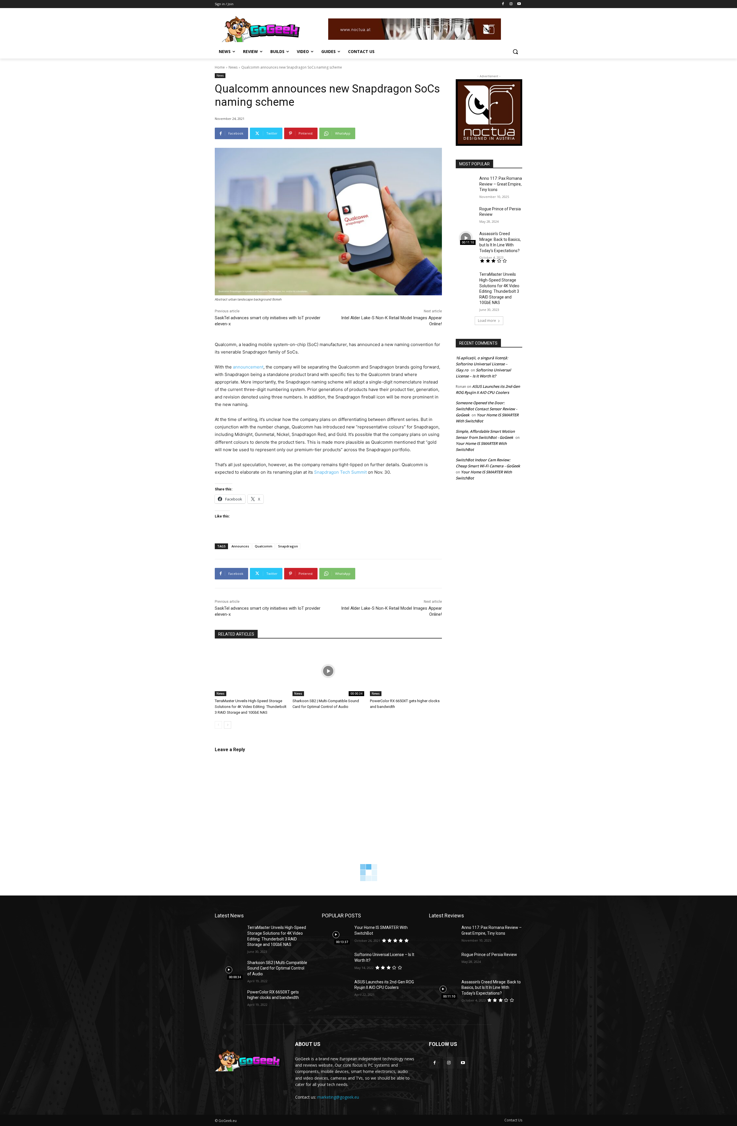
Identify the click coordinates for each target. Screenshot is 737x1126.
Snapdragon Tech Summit (340, 472)
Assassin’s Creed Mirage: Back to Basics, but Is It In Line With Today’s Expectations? (491, 987)
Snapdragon (288, 546)
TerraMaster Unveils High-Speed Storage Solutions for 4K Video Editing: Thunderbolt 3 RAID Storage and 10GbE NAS (250, 707)
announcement (248, 367)
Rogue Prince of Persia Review (489, 954)
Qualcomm (263, 546)
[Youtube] (519, 4)
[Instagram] (511, 4)
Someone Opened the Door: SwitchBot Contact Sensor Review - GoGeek (486, 408)
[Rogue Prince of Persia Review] (466, 213)
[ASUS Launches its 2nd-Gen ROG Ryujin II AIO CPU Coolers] (336, 989)
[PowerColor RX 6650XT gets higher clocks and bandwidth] (406, 671)
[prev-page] (218, 725)
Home (220, 67)
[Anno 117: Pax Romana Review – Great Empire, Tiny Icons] (466, 183)
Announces (240, 546)
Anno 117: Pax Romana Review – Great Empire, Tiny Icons (500, 184)
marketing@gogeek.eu (338, 1097)
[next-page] (227, 725)
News (233, 67)
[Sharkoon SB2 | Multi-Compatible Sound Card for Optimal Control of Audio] (328, 671)
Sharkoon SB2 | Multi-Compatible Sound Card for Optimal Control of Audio (277, 968)
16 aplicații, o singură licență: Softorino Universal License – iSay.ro (482, 364)
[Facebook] (503, 4)
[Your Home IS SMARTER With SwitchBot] (336, 934)
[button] (515, 51)
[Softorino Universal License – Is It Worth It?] (336, 962)
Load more (487, 320)
